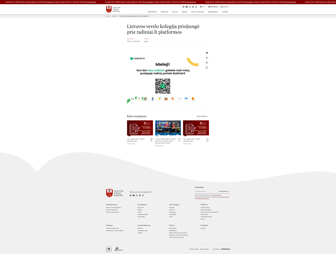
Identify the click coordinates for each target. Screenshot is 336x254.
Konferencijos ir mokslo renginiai (114, 230)
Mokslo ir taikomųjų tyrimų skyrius (178, 233)
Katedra (203, 219)
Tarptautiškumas (213, 12)
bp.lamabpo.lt (44, 2)
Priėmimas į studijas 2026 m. (113, 207)
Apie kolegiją (174, 205)
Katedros (204, 205)
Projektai (140, 233)
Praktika (140, 210)
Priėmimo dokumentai (112, 210)
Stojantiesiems (152, 12)
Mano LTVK (223, 7)
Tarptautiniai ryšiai (142, 230)
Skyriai (171, 225)
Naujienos (114, 16)
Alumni (171, 216)
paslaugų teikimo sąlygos (203, 198)
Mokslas (184, 12)
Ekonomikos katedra (206, 210)
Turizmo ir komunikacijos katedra (209, 212)
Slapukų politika (204, 249)
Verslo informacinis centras (176, 237)
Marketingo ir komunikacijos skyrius (178, 235)
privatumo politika (224, 197)
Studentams (164, 12)
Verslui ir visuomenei (197, 12)
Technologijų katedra (206, 216)
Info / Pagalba (141, 216)
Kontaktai (225, 12)
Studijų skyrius (173, 230)
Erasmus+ (140, 228)
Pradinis (108, 16)
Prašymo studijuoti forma (112, 212)
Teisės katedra (204, 214)
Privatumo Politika (216, 195)
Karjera (139, 212)
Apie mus (175, 12)
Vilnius (146, 41)
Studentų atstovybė (143, 214)
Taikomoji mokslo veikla (112, 228)
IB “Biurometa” (173, 228)
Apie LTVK (171, 210)
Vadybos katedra (205, 207)
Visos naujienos (201, 116)
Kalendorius (214, 7)
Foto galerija (172, 212)
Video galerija (172, 214)
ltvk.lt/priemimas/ (85, 2)
